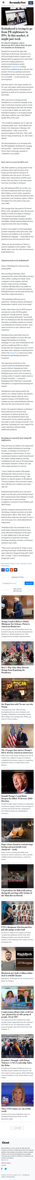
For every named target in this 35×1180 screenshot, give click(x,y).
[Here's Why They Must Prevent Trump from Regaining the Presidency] (17, 653)
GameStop (16, 67)
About (3, 1177)
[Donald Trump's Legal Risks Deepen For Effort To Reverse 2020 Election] (17, 782)
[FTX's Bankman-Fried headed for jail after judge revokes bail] (17, 913)
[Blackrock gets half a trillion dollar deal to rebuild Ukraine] (17, 959)
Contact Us (26, 1175)
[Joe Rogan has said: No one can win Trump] (17, 690)
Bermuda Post (17, 2)
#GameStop (5, 566)
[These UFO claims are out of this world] (17, 1094)
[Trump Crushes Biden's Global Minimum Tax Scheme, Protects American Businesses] (17, 607)
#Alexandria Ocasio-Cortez (10, 563)
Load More (17, 1128)
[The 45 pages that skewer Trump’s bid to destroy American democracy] (17, 736)
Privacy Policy (10, 1177)
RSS (4, 1165)
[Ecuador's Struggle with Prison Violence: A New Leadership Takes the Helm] (17, 1046)
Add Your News (6, 1163)
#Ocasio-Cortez (26, 563)
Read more (4, 1160)
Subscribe (29, 583)
